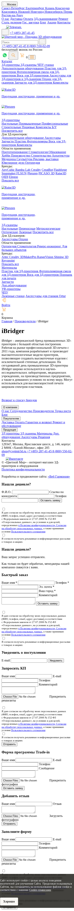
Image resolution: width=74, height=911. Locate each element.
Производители (44, 411)
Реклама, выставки (46, 159)
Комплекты (60, 82)
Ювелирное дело (13, 162)
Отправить (9, 744)
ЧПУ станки (45, 64)
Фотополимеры (38, 141)
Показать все (10, 180)
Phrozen (32, 173)
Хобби (6, 155)
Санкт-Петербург (14, 8)
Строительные (12, 127)
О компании (10, 407)
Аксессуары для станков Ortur (45, 296)
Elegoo (13, 177)
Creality (36, 169)
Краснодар (62, 8)
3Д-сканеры (29, 64)
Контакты (63, 22)
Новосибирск (54, 11)
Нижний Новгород (31, 11)
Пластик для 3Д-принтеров (20, 271)
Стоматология (39, 152)
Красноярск (10, 11)
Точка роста (63, 411)
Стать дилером (12, 22)
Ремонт (63, 19)
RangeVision (45, 257)
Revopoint (8, 260)
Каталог (7, 61)
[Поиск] (13, 55)
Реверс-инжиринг (49, 246)
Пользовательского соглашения (28, 531)
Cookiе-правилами (40, 890)
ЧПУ (5, 292)
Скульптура (25, 159)
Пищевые (29, 127)
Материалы (9, 267)
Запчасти (8, 141)
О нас (5, 19)
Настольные (10, 123)
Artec (5, 257)
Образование (57, 152)
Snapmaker (9, 173)
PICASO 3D (46, 173)
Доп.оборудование (14, 285)
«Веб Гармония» (59, 476)
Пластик (21, 141)
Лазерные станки (13, 296)
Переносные (27, 228)
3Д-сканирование (46, 19)
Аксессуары (53, 137)
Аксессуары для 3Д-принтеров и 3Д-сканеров (36, 77)
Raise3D (60, 173)
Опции (23, 239)
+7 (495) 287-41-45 (22, 33)
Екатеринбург (35, 8)
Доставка (16, 19)
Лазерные (25, 232)
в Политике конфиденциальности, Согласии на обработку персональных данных (34, 527)
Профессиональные (55, 123)
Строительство (41, 155)
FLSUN (21, 173)
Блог (43, 22)
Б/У (54, 127)
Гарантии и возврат (39, 422)
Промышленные (30, 123)
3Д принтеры (11, 433)
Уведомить (56, 660)
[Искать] (42, 41)
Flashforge (60, 169)
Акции (51, 22)
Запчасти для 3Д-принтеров (34, 82)
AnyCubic (8, 169)
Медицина (9, 159)
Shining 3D (61, 257)
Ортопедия (32, 162)
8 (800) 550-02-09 (38, 46)
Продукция (9, 429)
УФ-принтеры (11, 289)
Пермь (68, 11)
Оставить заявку (50, 500)
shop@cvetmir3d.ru (14, 451)
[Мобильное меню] (5, 32)
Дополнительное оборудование (23, 68)
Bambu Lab (23, 169)
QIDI (5, 177)
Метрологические (48, 228)
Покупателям (11, 418)
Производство (21, 155)
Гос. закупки (30, 22)
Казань (50, 8)
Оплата (28, 19)
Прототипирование (15, 152)
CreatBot (47, 169)
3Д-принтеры (11, 64)
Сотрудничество (21, 411)
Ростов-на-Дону (12, 15)
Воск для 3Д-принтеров (33, 75)
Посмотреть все (12, 130)
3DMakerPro (28, 257)
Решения (44, 437)
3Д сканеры (28, 433)
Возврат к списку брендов (19, 400)
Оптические (10, 232)
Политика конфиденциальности (23, 469)
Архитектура (60, 155)
